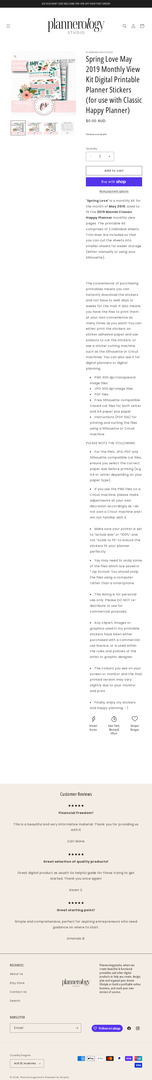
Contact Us (18, 992)
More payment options (114, 191)
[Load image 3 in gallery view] (51, 128)
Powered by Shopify (57, 1077)
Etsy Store (17, 983)
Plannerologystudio (32, 1077)
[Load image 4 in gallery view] (67, 128)
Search (15, 1001)
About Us (16, 974)
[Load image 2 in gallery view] (34, 128)
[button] (8, 26)
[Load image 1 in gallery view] (18, 128)
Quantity (91, 148)
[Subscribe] (76, 1028)
